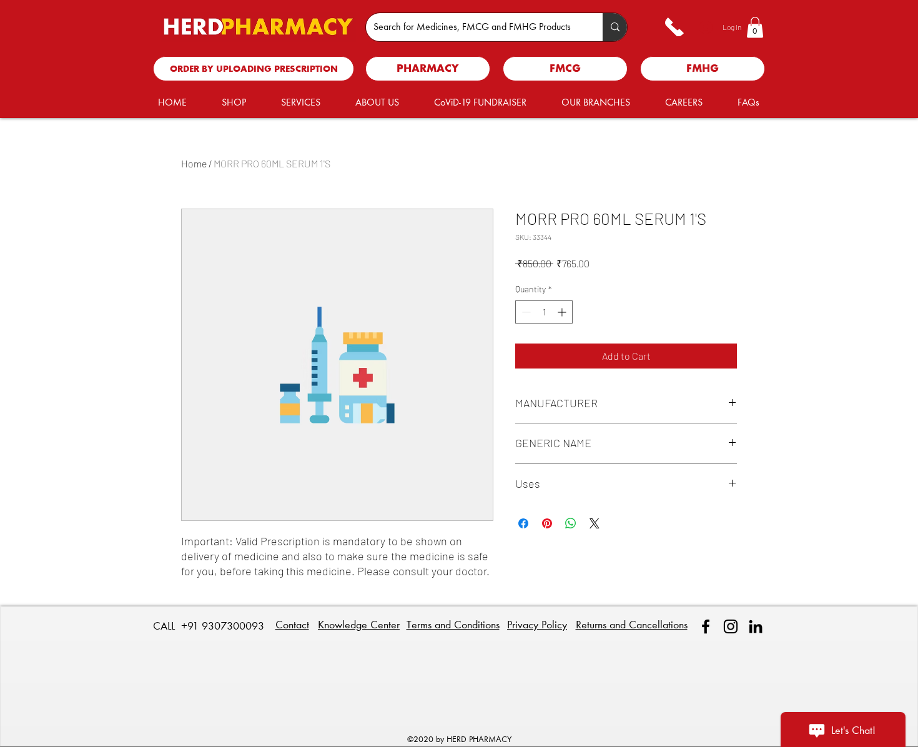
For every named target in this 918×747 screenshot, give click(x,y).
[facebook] (705, 626)
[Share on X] (594, 523)
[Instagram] (730, 626)
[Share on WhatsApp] (570, 523)
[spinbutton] (544, 312)
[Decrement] (525, 312)
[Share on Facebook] (523, 523)
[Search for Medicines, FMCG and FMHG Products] (615, 27)
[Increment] (563, 312)
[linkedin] (755, 626)
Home (194, 163)
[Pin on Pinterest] (547, 523)
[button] (755, 27)
